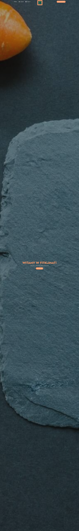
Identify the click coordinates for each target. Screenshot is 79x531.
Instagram (22, 1)
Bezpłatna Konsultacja (61, 1)
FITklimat (15, 1)
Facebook (28, 1)
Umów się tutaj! (39, 268)
